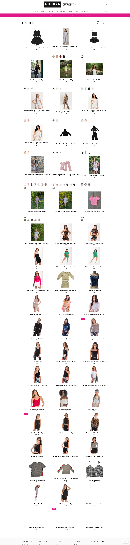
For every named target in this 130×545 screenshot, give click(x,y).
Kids (42, 11)
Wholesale (85, 11)
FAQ (77, 11)
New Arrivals (61, 11)
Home (36, 11)
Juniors (50, 11)
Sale (70, 11)
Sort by (99, 21)
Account (106, 11)
